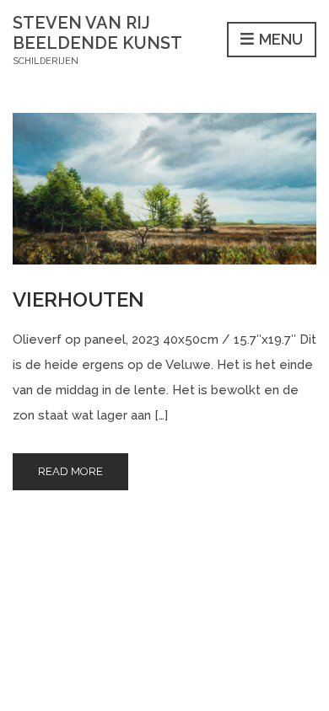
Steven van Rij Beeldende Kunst (97, 33)
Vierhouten (78, 299)
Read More (70, 471)
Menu (279, 39)
